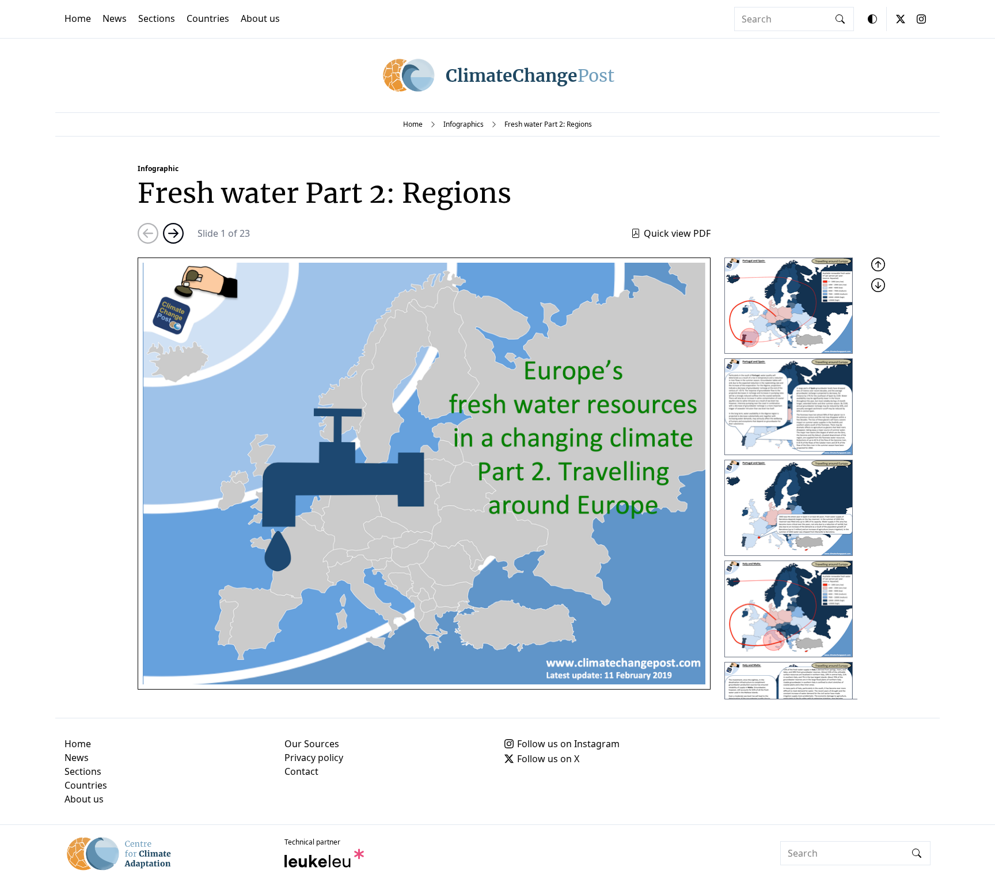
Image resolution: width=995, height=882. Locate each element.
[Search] (840, 19)
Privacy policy (313, 757)
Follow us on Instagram (568, 743)
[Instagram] (921, 19)
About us (260, 18)
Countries (208, 18)
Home (77, 18)
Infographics (463, 124)
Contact (301, 771)
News (114, 18)
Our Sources (311, 743)
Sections (156, 18)
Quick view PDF (677, 233)
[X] (900, 19)
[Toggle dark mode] (872, 19)
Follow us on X (548, 758)
